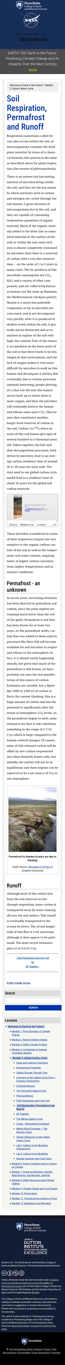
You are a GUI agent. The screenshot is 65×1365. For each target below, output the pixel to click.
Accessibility (24, 1352)
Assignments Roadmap (28, 1067)
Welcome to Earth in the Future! (26, 85)
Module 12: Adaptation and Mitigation (31, 1203)
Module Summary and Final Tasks (34, 1158)
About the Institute (20, 1326)
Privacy (47, 1349)
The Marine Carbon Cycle (29, 1119)
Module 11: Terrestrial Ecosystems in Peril (34, 1198)
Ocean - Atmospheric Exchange (32, 1123)
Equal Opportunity (40, 1352)
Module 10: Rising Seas (24, 1193)
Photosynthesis (24, 1095)
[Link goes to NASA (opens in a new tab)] (31, 20)
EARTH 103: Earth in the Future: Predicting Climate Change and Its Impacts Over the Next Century (32, 58)
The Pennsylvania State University (25, 1349)
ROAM (35, 1292)
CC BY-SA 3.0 (46, 867)
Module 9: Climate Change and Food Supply (35, 1188)
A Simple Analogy (25, 1086)
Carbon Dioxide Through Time (31, 1072)
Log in (32, 69)
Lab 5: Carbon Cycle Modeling (32, 1153)
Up (32, 962)
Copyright (55, 1352)
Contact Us (36, 1326)
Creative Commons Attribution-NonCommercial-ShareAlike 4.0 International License (30, 1283)
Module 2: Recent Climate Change (29, 1039)
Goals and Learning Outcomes (32, 1062)
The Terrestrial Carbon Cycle (31, 1090)
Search (33, 1007)
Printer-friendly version (18, 983)
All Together (32, 966)
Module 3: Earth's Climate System (29, 1044)
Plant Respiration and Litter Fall (32, 958)
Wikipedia (33, 867)
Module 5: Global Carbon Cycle (30, 1058)
